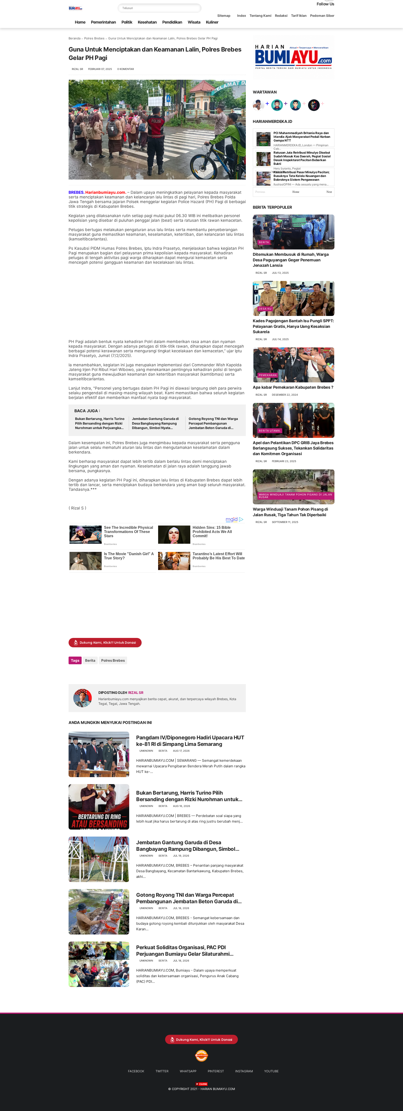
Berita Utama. (270, 430)
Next (329, 192)
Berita (90, 660)
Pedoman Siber (322, 15)
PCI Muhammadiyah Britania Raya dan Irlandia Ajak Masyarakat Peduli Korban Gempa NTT (302, 136)
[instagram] (324, 22)
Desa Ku (265, 308)
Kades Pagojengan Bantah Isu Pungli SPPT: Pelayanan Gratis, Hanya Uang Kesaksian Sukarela (293, 326)
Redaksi (281, 15)
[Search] (197, 8)
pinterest (216, 1071)
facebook (136, 1071)
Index (241, 15)
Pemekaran (268, 375)
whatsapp (188, 1071)
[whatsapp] (309, 22)
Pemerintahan (103, 22)
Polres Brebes (94, 38)
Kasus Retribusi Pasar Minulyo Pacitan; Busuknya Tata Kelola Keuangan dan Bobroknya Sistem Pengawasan (302, 176)
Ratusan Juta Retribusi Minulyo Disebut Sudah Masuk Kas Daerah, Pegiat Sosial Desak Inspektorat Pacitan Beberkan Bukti (302, 158)
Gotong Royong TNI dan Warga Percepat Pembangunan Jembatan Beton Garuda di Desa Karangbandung (213, 423)
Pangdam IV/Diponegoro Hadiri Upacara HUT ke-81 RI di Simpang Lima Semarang (190, 740)
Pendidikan (172, 22)
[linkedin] (110, 673)
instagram (244, 1071)
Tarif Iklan (299, 15)
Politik (127, 22)
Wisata (194, 22)
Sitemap (223, 15)
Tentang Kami (260, 15)
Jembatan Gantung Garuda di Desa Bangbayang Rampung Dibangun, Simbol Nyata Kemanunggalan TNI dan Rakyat (157, 423)
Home (80, 22)
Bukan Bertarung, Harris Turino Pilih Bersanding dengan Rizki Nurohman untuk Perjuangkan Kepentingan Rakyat (100, 423)
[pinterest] (317, 22)
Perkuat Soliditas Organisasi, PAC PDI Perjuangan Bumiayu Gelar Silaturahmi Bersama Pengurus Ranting (182, 950)
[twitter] (302, 22)
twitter (162, 1071)
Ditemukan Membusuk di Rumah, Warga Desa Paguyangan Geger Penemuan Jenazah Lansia (291, 260)
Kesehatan (147, 22)
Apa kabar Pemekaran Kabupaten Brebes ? (293, 387)
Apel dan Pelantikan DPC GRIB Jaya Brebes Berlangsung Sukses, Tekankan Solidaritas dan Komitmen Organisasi (293, 448)
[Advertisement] (157, 302)
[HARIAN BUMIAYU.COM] (76, 10)
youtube (271, 1071)
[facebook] (294, 22)
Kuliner (212, 22)
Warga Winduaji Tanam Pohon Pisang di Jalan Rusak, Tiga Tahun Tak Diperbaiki (290, 512)
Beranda (74, 38)
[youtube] (331, 22)
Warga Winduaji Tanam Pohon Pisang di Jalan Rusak (295, 496)
